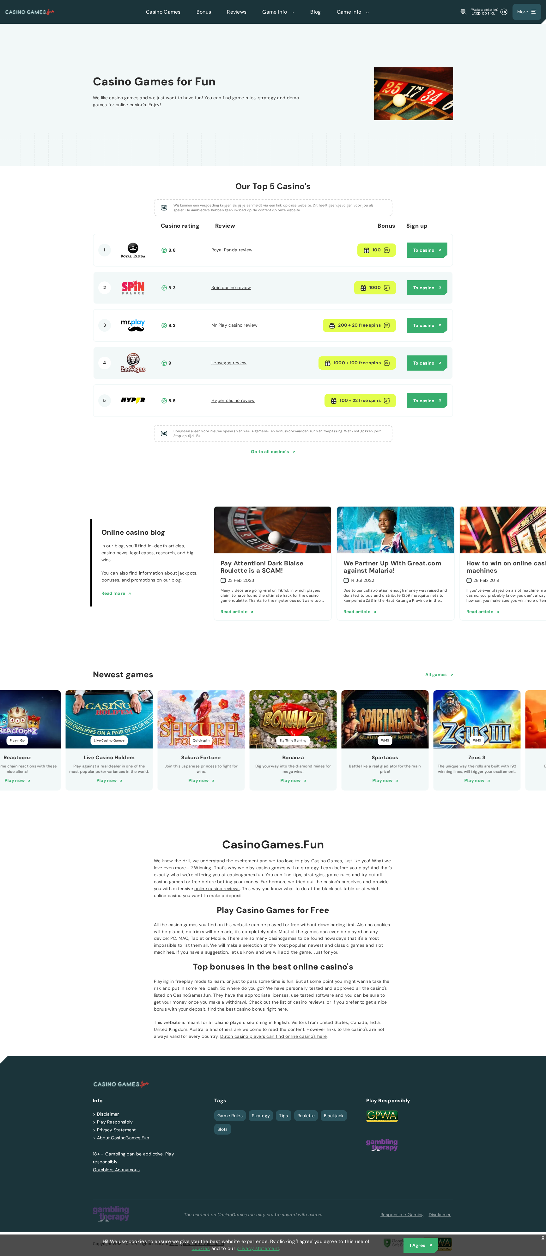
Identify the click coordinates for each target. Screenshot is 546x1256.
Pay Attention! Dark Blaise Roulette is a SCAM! (262, 567)
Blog (315, 12)
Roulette (306, 1115)
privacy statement (258, 1248)
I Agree (417, 1245)
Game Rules (230, 1115)
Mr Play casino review (234, 325)
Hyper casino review (233, 400)
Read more (113, 593)
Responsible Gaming (402, 1214)
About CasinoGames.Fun (123, 1138)
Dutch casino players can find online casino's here (273, 1036)
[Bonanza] (293, 719)
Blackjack (334, 1115)
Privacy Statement (116, 1130)
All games (436, 674)
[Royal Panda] (133, 261)
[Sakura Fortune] (201, 719)
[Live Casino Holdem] (109, 719)
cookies (200, 1248)
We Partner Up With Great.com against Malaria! (392, 567)
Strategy (261, 1115)
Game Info (275, 12)
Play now (14, 780)
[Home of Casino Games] (30, 12)
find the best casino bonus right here (247, 1009)
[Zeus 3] (476, 719)
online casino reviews (217, 888)
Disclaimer (108, 1114)
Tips (283, 1115)
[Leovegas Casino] (133, 374)
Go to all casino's (270, 451)
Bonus (204, 12)
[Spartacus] (384, 719)
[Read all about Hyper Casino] (133, 412)
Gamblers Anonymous (116, 1170)
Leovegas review (229, 363)
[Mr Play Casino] (133, 336)
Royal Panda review (231, 250)
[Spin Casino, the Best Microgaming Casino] (133, 299)
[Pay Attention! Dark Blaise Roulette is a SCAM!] (272, 530)
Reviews (236, 12)
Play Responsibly (115, 1122)
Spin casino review (231, 287)
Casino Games (163, 12)
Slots (222, 1129)
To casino (424, 250)
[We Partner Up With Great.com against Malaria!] (395, 530)
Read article (234, 611)
